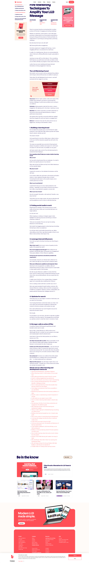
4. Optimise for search (18, 14)
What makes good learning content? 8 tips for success (44, 376)
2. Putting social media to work (20, 10)
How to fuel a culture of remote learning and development (45, 416)
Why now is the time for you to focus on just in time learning (45, 379)
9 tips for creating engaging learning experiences (43, 378)
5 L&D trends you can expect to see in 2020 (42, 398)
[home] (18, 2)
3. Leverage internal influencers (20, 12)
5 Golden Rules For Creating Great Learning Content (43, 446)
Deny (75, 558)
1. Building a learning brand (19, 8)
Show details (20, 561)
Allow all (75, 555)
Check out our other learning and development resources (20, 19)
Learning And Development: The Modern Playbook (43, 371)
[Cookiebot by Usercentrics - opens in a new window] (12, 561)
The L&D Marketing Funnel (19, 6)
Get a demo (22, 523)
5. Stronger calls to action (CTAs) (20, 16)
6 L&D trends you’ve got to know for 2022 (41, 421)
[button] (35, 2)
